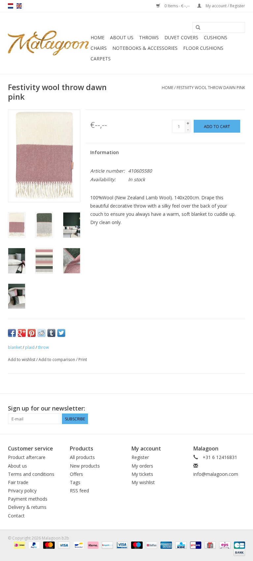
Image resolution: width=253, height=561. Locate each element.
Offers (76, 474)
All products (82, 457)
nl (10, 6)
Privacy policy (22, 490)
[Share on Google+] (22, 333)
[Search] (198, 27)
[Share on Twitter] (61, 333)
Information (104, 152)
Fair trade (18, 482)
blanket (15, 347)
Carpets (101, 58)
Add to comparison (57, 359)
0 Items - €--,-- (177, 6)
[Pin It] (32, 333)
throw (43, 347)
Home (97, 37)
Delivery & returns (27, 507)
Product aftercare (26, 457)
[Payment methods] (19, 545)
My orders (142, 466)
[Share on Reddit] (41, 333)
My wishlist (143, 482)
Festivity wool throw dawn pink (211, 87)
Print (82, 359)
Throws (149, 37)
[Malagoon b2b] (48, 43)
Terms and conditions (31, 474)
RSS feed (79, 490)
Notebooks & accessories (145, 48)
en (19, 6)
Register (140, 457)
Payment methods (27, 499)
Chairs (99, 48)
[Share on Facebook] (12, 333)
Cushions (215, 37)
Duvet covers (181, 37)
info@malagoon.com (215, 474)
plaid (30, 347)
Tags (75, 482)
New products (85, 466)
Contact (16, 515)
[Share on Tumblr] (51, 333)
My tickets (142, 474)
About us (121, 37)
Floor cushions (203, 48)
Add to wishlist (21, 359)
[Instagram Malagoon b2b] (240, 408)
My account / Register (225, 6)
